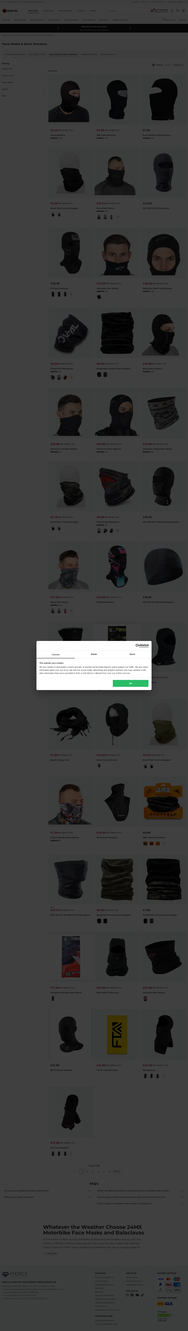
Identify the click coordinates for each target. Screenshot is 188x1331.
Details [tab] (94, 654)
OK (130, 683)
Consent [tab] (55, 654)
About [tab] (132, 654)
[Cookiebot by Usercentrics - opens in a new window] (137, 646)
